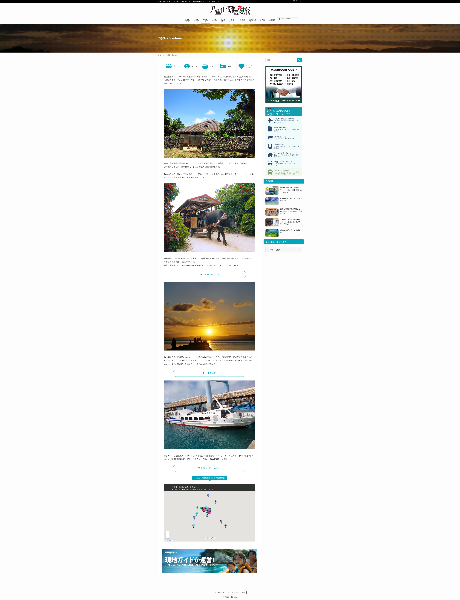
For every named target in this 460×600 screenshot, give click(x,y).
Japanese (285, 19)
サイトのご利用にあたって (224, 592)
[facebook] (291, 1)
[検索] (300, 1)
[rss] (297, 1)
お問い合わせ (240, 592)
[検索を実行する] (299, 60)
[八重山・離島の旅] (230, 10)
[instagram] (294, 1)
